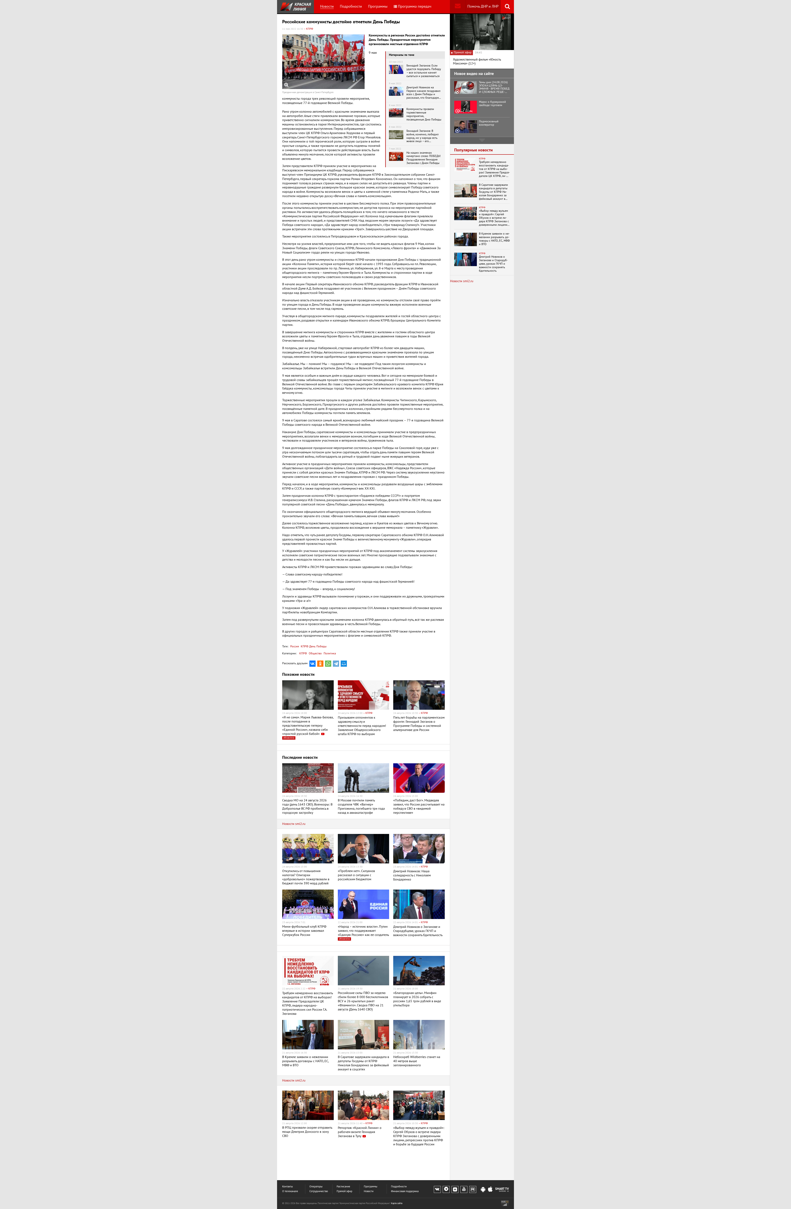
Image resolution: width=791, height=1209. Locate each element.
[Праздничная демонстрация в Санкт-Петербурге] (323, 61)
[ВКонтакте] (312, 664)
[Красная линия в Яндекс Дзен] (455, 1189)
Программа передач (414, 6)
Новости (327, 6)
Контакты (287, 1186)
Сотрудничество (318, 1191)
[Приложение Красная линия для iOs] (490, 1189)
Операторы (316, 1186)
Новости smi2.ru (293, 824)
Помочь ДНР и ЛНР (482, 6)
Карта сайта (396, 1203)
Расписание (343, 1186)
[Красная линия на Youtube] (463, 1189)
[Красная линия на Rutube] (472, 1189)
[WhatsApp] (328, 664)
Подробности (351, 6)
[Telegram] (336, 664)
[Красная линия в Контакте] (437, 1189)
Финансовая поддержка (405, 1191)
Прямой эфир (344, 1191)
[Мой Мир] (344, 664)
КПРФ (303, 653)
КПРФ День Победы (313, 646)
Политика (330, 653)
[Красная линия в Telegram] (446, 1189)
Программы (377, 6)
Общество (315, 653)
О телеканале (290, 1191)
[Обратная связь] (457, 6)
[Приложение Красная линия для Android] (483, 1189)
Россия (294, 646)
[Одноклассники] (320, 664)
